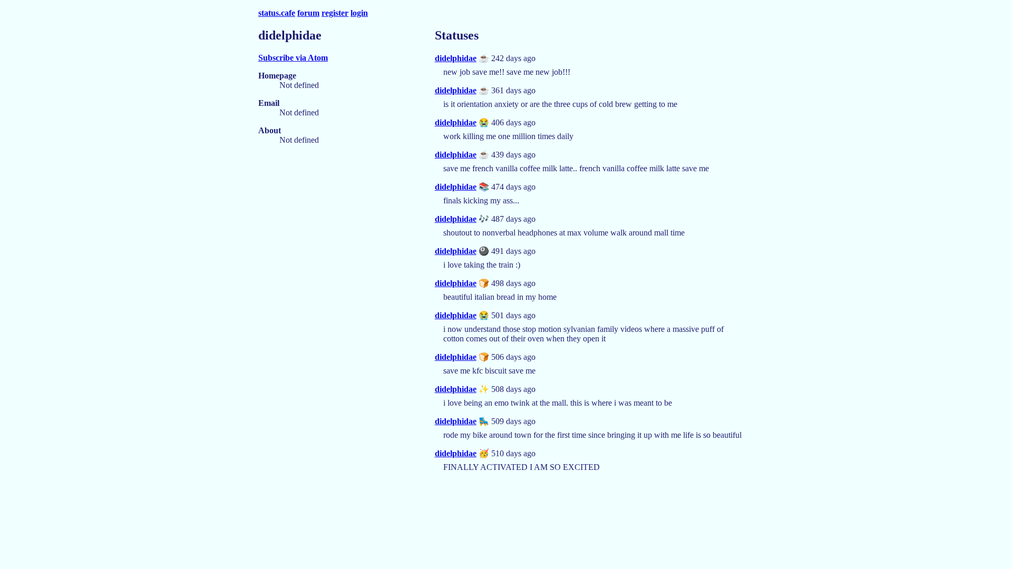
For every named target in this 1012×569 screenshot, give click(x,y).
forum (308, 12)
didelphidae (455, 58)
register (335, 12)
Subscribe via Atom (293, 57)
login (359, 12)
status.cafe (276, 12)
